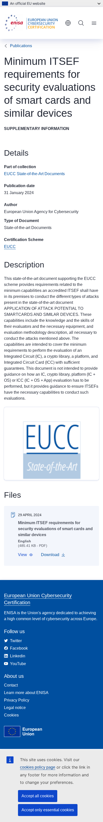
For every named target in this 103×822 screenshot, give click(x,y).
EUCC (10, 246)
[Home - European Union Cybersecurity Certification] (32, 23)
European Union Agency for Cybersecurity (41, 212)
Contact (11, 685)
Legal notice (15, 707)
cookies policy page (37, 767)
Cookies (11, 715)
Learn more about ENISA (26, 693)
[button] (25, 555)
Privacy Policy (16, 700)
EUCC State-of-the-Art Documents (34, 174)
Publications (21, 46)
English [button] (68, 23)
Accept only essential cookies (48, 810)
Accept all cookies (38, 796)
